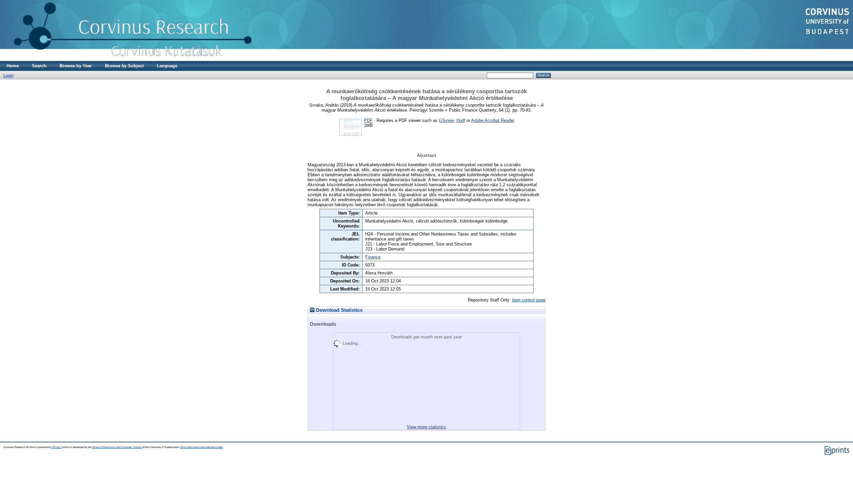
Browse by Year (76, 65)
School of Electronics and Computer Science (117, 447)
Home (13, 65)
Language (167, 65)
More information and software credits (201, 447)
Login (8, 75)
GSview (446, 120)
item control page (528, 299)
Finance (373, 256)
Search (39, 65)
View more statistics (426, 426)
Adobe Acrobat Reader (492, 120)
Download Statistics (339, 310)
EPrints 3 (57, 447)
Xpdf (460, 120)
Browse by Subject (124, 65)
